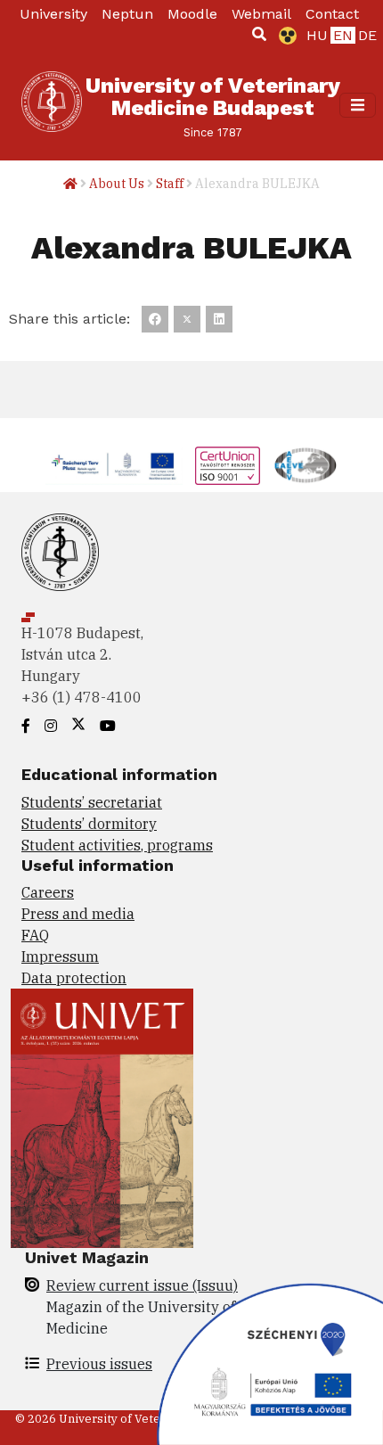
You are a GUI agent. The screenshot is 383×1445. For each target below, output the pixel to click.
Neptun (127, 13)
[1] (259, 34)
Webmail (261, 13)
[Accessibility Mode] (284, 35)
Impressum (60, 956)
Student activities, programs (117, 845)
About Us (116, 184)
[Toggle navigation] (357, 105)
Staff (169, 184)
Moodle (192, 13)
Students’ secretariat (91, 802)
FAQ (35, 935)
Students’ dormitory (89, 824)
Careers (47, 892)
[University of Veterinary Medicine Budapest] (51, 105)
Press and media (77, 914)
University (53, 13)
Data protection (73, 978)
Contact (332, 13)
